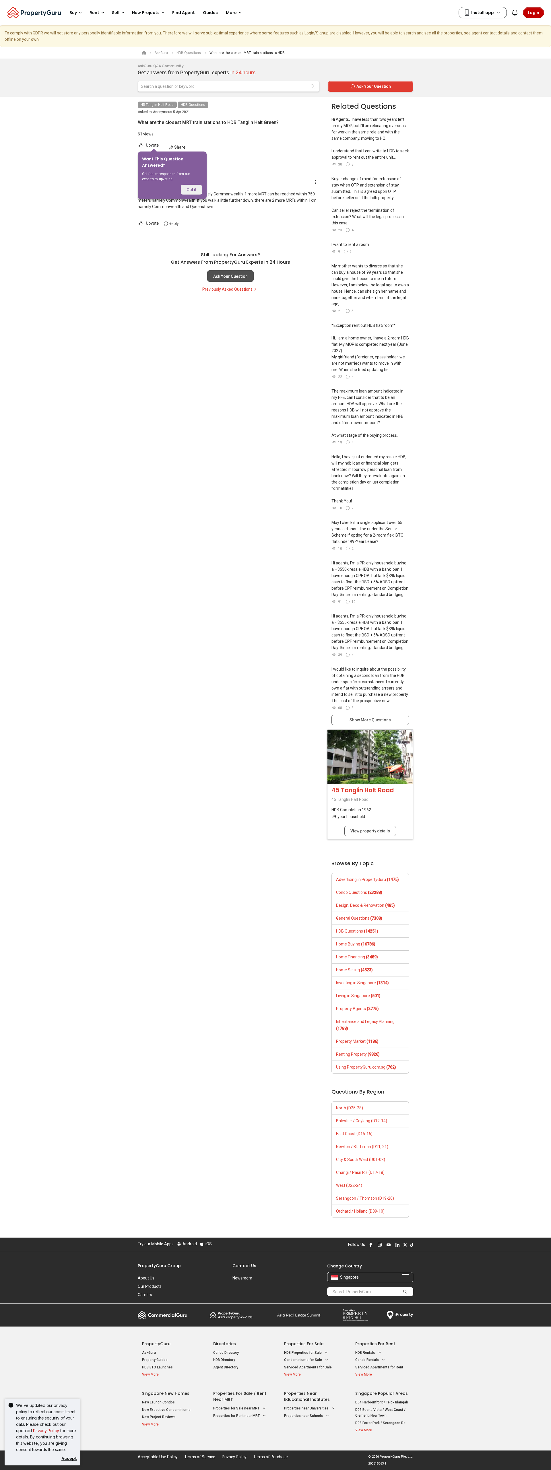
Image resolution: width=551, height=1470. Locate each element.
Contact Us (244, 1266)
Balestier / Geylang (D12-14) (361, 1120)
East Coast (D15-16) (354, 1133)
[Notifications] (515, 12)
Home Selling (354, 970)
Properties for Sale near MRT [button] (236, 1408)
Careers (145, 1294)
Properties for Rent (375, 1344)
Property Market (357, 1041)
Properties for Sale (303, 1344)
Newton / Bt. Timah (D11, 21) (362, 1146)
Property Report (355, 1315)
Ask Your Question (230, 276)
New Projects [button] (146, 12)
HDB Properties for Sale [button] (303, 1353)
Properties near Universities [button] (306, 1408)
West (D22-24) (349, 1185)
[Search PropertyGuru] (405, 1291)
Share (179, 147)
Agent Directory (225, 1367)
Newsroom (242, 1278)
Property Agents (357, 1008)
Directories (224, 1344)
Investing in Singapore (362, 982)
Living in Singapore (358, 995)
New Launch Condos (158, 1402)
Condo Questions (359, 892)
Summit (298, 1315)
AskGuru (149, 1353)
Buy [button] (73, 12)
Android (189, 1244)
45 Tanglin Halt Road (157, 105)
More (231, 12)
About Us (146, 1278)
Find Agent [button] (183, 12)
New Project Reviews (159, 1417)
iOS (208, 1244)
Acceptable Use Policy (158, 1457)
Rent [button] (94, 12)
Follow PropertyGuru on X (404, 1244)
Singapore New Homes (165, 1393)
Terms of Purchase (270, 1457)
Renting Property (358, 1054)
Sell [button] (115, 12)
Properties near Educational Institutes (307, 1396)
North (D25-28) (349, 1108)
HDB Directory (224, 1360)
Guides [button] (210, 12)
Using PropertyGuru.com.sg (366, 1067)
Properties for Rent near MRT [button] (237, 1416)
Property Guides (155, 1360)
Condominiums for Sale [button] (303, 1360)
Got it (191, 189)
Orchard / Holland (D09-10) (360, 1211)
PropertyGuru (156, 1344)
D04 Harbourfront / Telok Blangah (381, 1402)
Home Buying (355, 944)
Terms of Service (199, 1457)
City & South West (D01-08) (360, 1159)
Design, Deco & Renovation (365, 905)
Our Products (150, 1286)
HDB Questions (193, 105)
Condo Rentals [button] (367, 1360)
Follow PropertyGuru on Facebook (369, 1244)
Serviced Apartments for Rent (379, 1367)
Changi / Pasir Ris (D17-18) (360, 1172)
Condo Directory (226, 1353)
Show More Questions (370, 720)
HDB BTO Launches (157, 1367)
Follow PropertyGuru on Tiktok (411, 1244)
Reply (173, 223)
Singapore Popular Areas (381, 1393)
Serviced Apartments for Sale (308, 1367)
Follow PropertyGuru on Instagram (378, 1244)
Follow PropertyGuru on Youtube (387, 1244)
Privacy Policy (46, 1430)
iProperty (400, 1315)
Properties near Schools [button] (304, 1416)
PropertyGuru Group (159, 1266)
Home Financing (357, 957)
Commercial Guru (162, 1315)
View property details (370, 831)
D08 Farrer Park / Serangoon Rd (380, 1423)
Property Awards (231, 1315)
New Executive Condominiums (166, 1410)
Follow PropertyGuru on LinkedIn (396, 1244)
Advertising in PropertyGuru (367, 879)
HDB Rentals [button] (365, 1353)
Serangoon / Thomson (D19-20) (365, 1198)
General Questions (359, 918)
